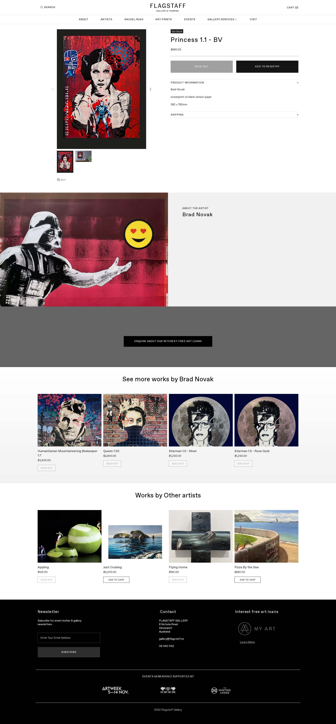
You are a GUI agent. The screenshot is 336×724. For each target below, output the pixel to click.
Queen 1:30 (111, 451)
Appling (43, 567)
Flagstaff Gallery (168, 7)
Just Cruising (112, 567)
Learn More (247, 642)
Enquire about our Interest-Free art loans (168, 341)
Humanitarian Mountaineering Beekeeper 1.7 (67, 453)
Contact (168, 612)
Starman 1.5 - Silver (183, 451)
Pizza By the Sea (246, 567)
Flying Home (178, 567)
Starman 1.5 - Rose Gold (251, 451)
